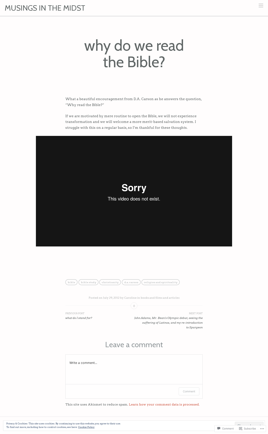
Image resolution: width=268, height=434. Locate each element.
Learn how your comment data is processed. (164, 404)
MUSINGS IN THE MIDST (45, 8)
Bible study (88, 282)
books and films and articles (160, 297)
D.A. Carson (131, 282)
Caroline (130, 297)
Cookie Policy (86, 427)
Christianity (110, 282)
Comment (189, 391)
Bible (71, 282)
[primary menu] (261, 6)
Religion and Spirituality (160, 282)
